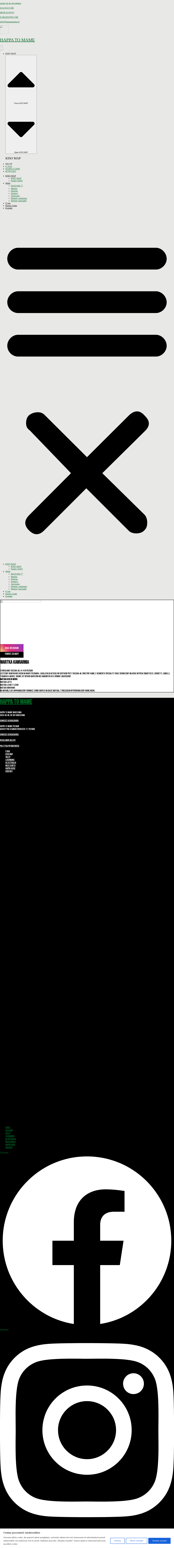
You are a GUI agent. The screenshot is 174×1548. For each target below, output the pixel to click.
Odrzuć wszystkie (136, 1541)
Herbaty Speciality (19, 201)
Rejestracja (10, 762)
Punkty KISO (17, 181)
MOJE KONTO (7, 12)
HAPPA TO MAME (17, 39)
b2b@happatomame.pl (9, 22)
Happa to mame (16, 702)
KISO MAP (10, 176)
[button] (87, 386)
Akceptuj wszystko (159, 1541)
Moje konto (10, 765)
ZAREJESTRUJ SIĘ (9, 17)
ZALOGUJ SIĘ (7, 8)
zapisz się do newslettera (10, 3)
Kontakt (8, 208)
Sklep (7, 183)
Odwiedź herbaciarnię (9, 720)
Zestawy (14, 193)
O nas (7, 203)
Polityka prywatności (9, 746)
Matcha (14, 188)
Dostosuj (117, 1541)
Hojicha (14, 191)
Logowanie (10, 759)
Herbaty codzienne (19, 198)
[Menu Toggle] (1, 47)
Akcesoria (15, 196)
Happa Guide (11, 205)
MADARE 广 (17, 186)
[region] (87, 1538)
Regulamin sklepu (7, 740)
